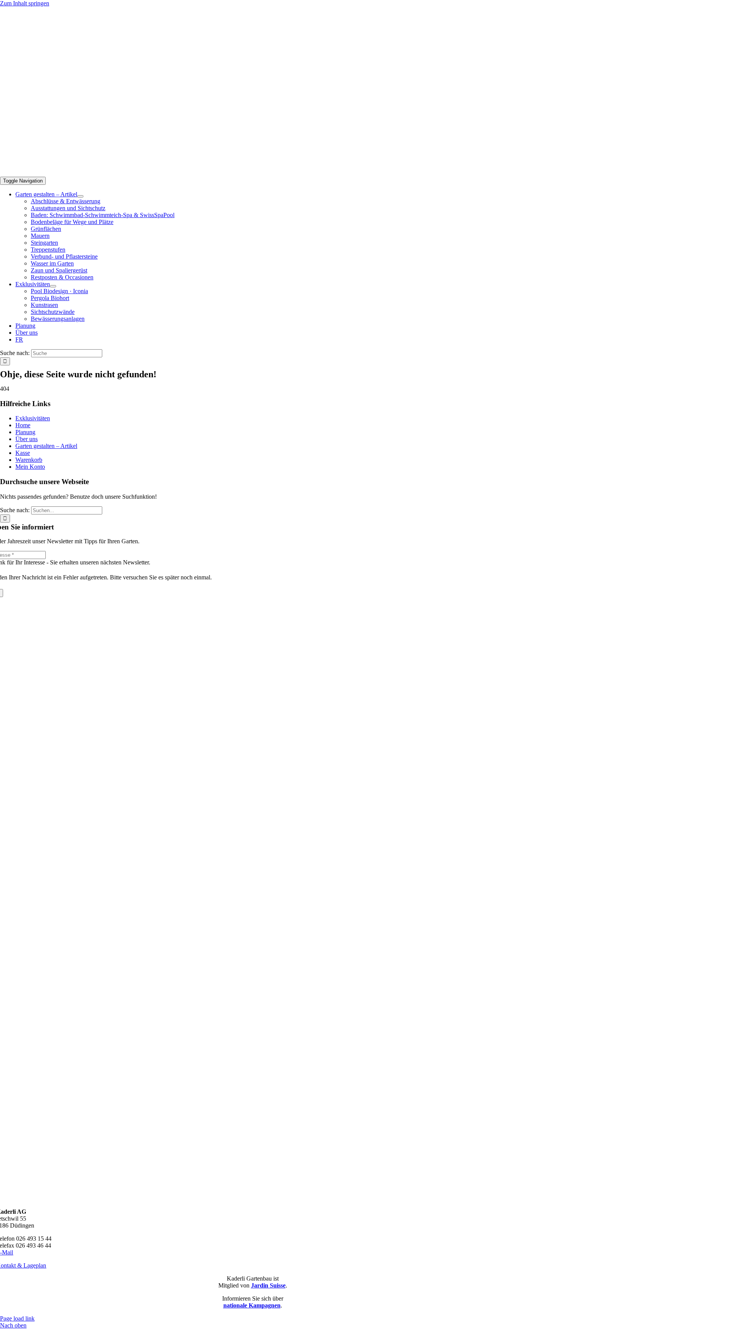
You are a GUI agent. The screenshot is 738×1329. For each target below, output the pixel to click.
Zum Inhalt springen (24, 3)
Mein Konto (30, 466)
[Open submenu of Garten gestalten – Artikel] (80, 196)
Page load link (17, 1318)
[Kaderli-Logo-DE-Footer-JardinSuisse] (252, 997)
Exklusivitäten (32, 418)
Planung (25, 432)
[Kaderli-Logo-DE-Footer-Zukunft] (252, 1198)
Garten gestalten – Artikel (46, 446)
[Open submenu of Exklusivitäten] (53, 286)
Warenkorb (28, 459)
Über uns (26, 439)
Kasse (22, 453)
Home (22, 425)
